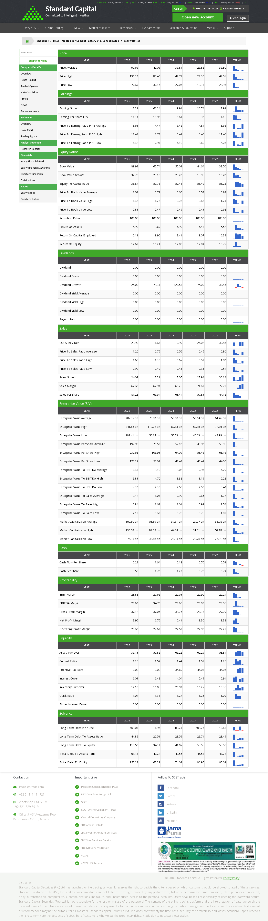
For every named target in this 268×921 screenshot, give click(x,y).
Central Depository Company (98, 817)
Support (229, 28)
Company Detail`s (31, 67)
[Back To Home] (27, 41)
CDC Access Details (92, 825)
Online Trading (54, 28)
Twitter (171, 796)
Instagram (173, 804)
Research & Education (183, 28)
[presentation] (153, 77)
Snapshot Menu (38, 60)
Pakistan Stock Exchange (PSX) (99, 786)
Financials (26, 155)
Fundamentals (151, 28)
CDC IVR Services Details (95, 848)
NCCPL (84, 855)
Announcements (30, 111)
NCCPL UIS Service (91, 863)
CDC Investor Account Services (99, 832)
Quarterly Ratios (30, 199)
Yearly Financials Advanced (35, 167)
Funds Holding (28, 80)
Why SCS (30, 28)
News (24, 105)
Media (211, 28)
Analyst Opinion (29, 86)
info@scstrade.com (31, 787)
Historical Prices (29, 92)
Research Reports (30, 149)
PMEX (76, 28)
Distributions (28, 180)
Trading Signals (29, 136)
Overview (26, 73)
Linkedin (172, 812)
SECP (84, 802)
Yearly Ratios (28, 193)
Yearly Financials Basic (33, 161)
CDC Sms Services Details (96, 840)
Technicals (126, 28)
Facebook (173, 788)
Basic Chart (27, 130)
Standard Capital (71, 11)
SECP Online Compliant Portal (98, 809)
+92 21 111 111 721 (31, 794)
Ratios (24, 186)
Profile (24, 98)
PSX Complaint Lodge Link (96, 794)
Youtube (172, 821)
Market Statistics (99, 28)
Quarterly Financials (32, 174)
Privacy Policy (231, 878)
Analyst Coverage (31, 142)
